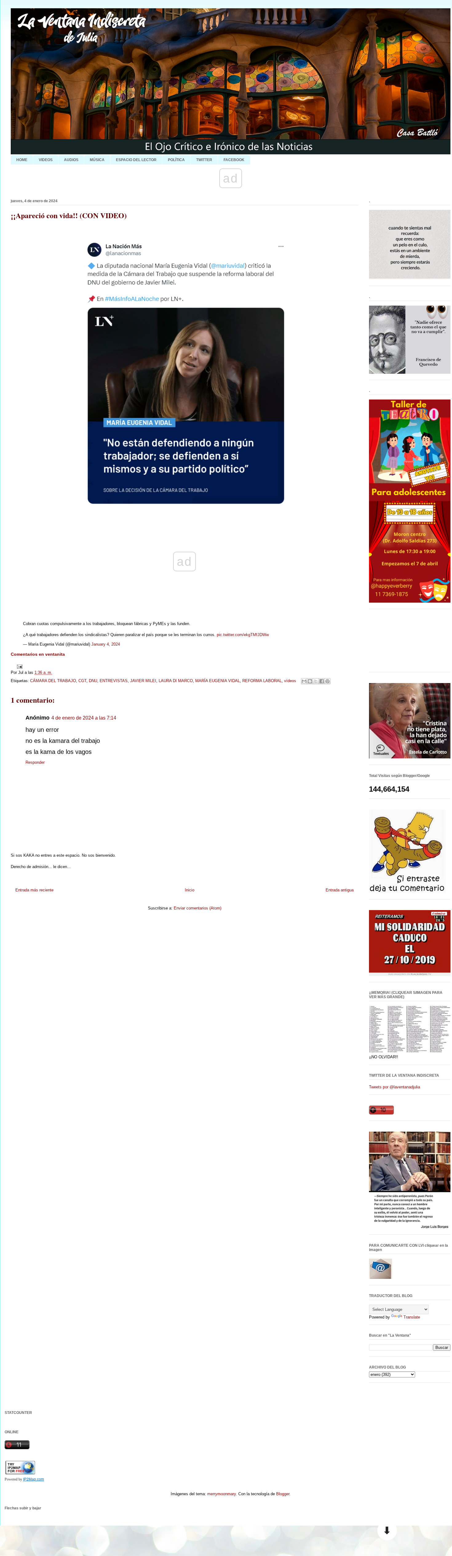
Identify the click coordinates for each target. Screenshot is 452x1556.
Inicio (189, 890)
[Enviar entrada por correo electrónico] (18, 666)
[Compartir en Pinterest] (327, 681)
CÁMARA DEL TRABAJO (53, 680)
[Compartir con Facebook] (322, 681)
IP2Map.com (33, 1479)
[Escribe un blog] (310, 681)
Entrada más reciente (34, 890)
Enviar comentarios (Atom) (197, 908)
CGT (82, 680)
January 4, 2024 (105, 644)
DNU (93, 680)
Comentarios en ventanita (38, 654)
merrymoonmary (221, 1494)
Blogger (282, 1494)
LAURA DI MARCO (176, 680)
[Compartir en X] (316, 681)
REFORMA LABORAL (262, 680)
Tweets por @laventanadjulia (394, 1087)
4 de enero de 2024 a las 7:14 (83, 717)
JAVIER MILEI (143, 680)
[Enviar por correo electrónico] (304, 681)
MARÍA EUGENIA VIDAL (217, 680)
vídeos (290, 680)
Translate (411, 1317)
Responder (35, 762)
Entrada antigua (340, 890)
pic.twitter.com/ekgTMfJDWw (243, 634)
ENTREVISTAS (114, 680)
